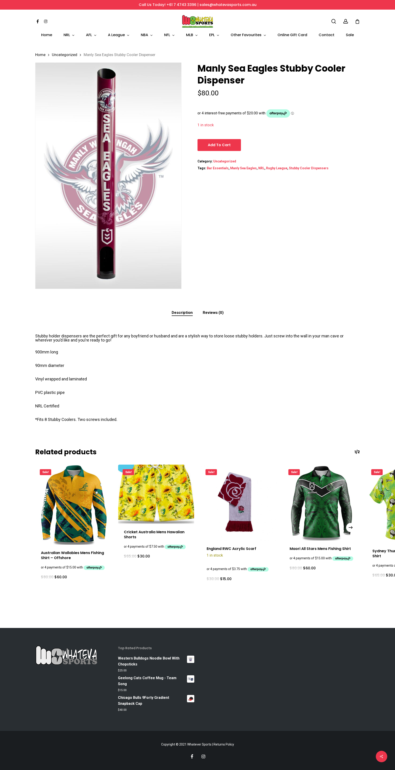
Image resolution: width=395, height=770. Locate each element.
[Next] (350, 527)
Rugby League (276, 168)
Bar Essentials (218, 168)
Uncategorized (64, 55)
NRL (261, 168)
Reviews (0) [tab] (213, 312)
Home (40, 55)
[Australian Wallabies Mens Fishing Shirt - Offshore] (73, 505)
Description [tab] (182, 312)
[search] (333, 21)
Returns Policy (224, 744)
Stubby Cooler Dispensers (308, 168)
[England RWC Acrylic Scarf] (239, 503)
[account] (345, 21)
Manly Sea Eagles (243, 168)
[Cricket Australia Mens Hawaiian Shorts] (156, 494)
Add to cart (219, 145)
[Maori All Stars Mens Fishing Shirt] (322, 503)
